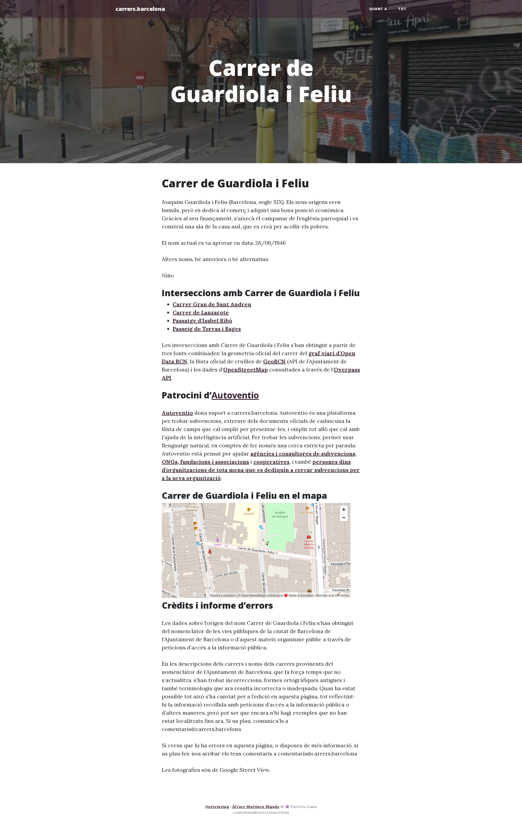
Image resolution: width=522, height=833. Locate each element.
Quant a (378, 9)
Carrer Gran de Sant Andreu (212, 304)
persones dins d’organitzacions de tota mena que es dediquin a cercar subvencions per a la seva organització (261, 469)
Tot (402, 9)
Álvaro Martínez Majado (255, 806)
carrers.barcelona (140, 9)
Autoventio (235, 395)
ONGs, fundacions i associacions (205, 461)
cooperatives (271, 461)
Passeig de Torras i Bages (207, 328)
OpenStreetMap (245, 369)
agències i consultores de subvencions (302, 453)
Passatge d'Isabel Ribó (202, 320)
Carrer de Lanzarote (201, 312)
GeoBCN (274, 361)
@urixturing (217, 806)
